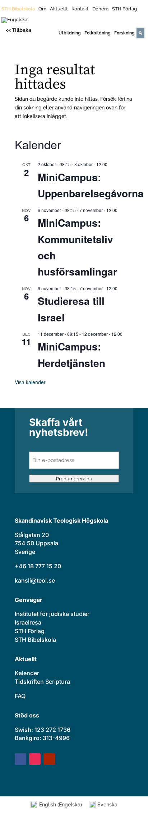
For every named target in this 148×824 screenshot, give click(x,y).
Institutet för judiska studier (52, 613)
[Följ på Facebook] (20, 759)
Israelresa (28, 622)
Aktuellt (59, 8)
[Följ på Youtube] (49, 759)
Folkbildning (97, 33)
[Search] (140, 33)
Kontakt (80, 8)
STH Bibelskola (18, 8)
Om (42, 8)
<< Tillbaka (18, 30)
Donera (100, 8)
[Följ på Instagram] (35, 759)
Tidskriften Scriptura (42, 681)
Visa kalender (30, 382)
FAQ (20, 696)
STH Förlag (124, 8)
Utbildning (70, 33)
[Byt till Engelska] (14, 21)
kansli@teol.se (35, 580)
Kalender (27, 673)
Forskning (124, 33)
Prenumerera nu (74, 478)
